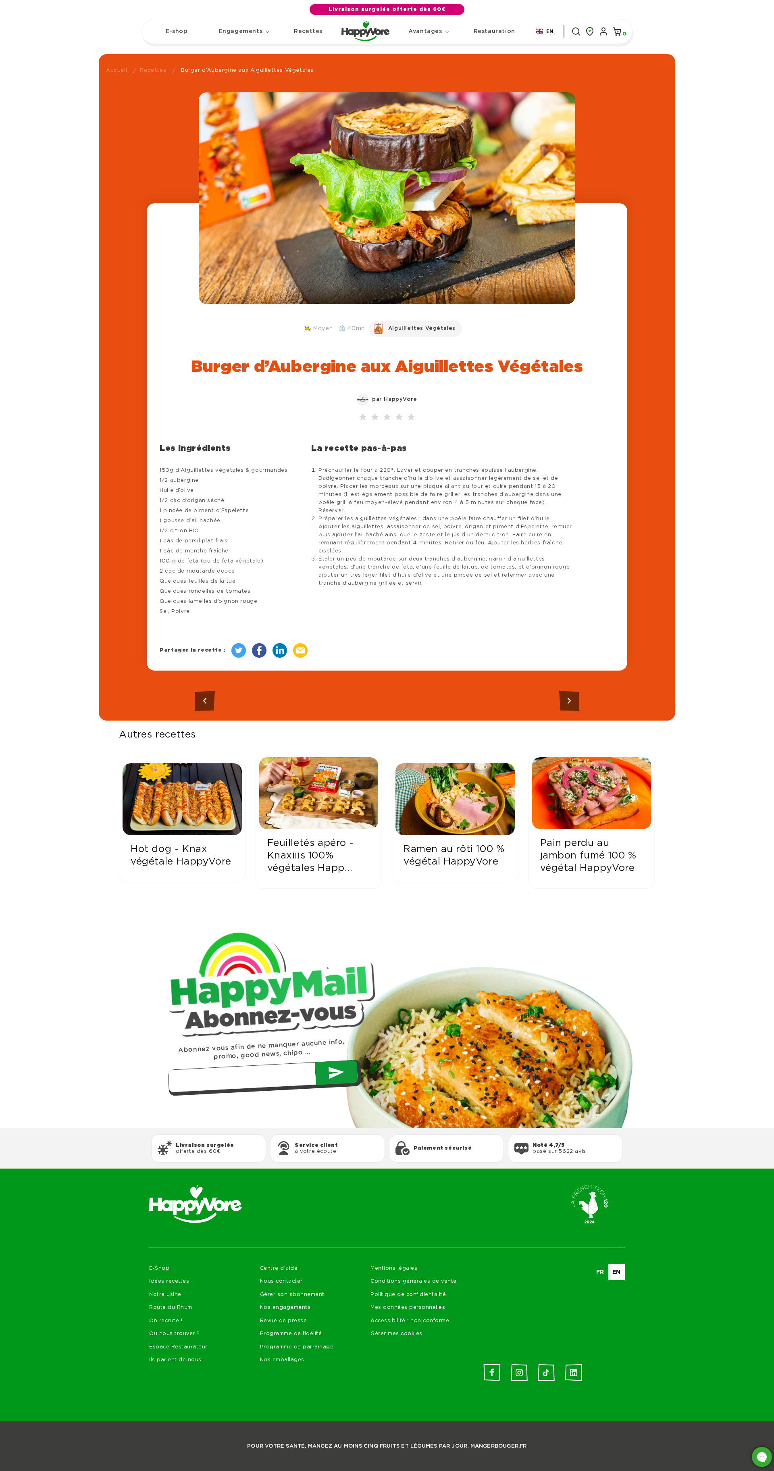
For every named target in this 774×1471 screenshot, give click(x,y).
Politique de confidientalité (408, 1294)
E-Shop (159, 1268)
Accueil (116, 70)
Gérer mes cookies (396, 1333)
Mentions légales (393, 1268)
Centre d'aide (279, 1268)
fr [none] (600, 1272)
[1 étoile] (363, 417)
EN (549, 31)
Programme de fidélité (291, 1333)
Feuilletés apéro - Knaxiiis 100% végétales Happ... (310, 855)
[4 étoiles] (399, 417)
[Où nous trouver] (590, 31)
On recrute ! (165, 1320)
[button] (241, 31)
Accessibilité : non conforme (409, 1320)
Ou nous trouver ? (174, 1333)
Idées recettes (169, 1281)
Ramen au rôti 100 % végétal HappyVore (454, 855)
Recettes (153, 70)
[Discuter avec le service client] (762, 1457)
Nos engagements (285, 1307)
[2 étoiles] (375, 417)
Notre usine (165, 1294)
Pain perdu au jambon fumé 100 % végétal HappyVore (588, 855)
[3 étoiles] (387, 417)
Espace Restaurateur (178, 1347)
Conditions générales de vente (413, 1281)
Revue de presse (283, 1320)
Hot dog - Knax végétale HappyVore (181, 855)
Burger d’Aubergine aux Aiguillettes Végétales (247, 70)
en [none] (616, 1272)
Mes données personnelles (407, 1307)
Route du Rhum (170, 1307)
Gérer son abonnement (292, 1294)
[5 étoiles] (411, 417)
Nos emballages (282, 1360)
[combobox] (545, 31)
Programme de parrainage (297, 1347)
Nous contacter (281, 1281)
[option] (600, 1272)
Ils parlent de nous (175, 1360)
